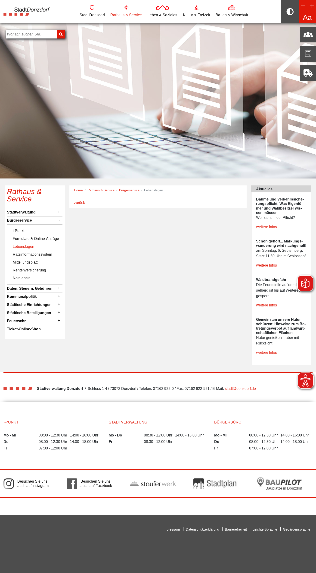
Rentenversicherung (29, 270)
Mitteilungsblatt (25, 262)
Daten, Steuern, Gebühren (30, 288)
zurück (79, 203)
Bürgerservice (19, 220)
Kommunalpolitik (22, 297)
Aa (307, 17)
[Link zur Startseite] (26, 11)
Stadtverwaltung (21, 212)
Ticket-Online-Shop (24, 329)
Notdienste (22, 278)
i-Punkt (18, 231)
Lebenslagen (23, 246)
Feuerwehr (16, 321)
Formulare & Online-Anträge (36, 239)
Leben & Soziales (162, 15)
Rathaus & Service (126, 15)
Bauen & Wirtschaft (232, 15)
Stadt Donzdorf (92, 15)
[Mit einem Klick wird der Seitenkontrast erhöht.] (290, 11)
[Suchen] (61, 34)
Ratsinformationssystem (32, 254)
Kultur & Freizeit (196, 15)
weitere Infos (266, 227)
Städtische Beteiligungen (29, 313)
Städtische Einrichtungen (29, 305)
